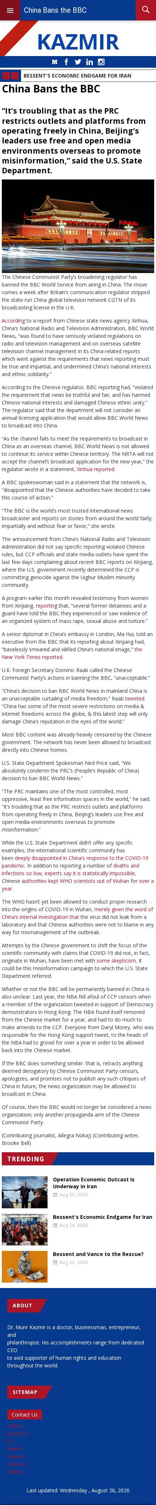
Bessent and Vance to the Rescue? (98, 1254)
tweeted (134, 698)
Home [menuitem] (14, 1425)
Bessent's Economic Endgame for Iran (77, 75)
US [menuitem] (10, 1441)
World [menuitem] (14, 1448)
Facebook (66, 62)
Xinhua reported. (96, 469)
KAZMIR (78, 41)
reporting (46, 605)
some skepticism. (117, 960)
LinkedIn (89, 62)
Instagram (101, 62)
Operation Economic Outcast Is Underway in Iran (94, 1182)
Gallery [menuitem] (15, 1471)
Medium (55, 62)
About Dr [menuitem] (18, 1433)
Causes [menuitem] (15, 1456)
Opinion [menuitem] (16, 1464)
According (13, 320)
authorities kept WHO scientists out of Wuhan (75, 880)
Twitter (78, 62)
